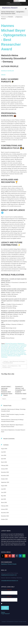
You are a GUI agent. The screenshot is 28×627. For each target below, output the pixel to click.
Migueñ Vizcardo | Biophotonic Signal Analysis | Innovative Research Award (12, 425)
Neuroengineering (14, 350)
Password (6, 596)
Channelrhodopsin (13, 344)
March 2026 (4, 462)
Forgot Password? (5, 613)
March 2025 (4, 502)
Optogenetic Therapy (12, 354)
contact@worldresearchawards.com (9, 580)
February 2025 (4, 505)
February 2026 (4, 465)
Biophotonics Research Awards (8, 564)
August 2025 (4, 485)
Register (3, 612)
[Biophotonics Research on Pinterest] (13, 556)
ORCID (3, 75)
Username (6, 589)
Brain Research (4, 344)
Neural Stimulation (5, 350)
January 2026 (4, 468)
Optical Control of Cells (15, 351)
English (17, 0)
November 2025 (5, 475)
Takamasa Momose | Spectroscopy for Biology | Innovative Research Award (12, 420)
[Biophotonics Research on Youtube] (9, 556)
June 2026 (3, 455)
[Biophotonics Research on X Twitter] (2, 556)
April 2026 (3, 458)
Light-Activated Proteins (14, 346)
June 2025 (3, 492)
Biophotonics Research (9, 8)
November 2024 (5, 516)
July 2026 (3, 452)
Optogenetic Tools (22, 354)
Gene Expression (22, 344)
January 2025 (4, 509)
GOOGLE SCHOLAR (7, 71)
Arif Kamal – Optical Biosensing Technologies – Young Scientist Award (14, 362)
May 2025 (3, 495)
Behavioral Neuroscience (11, 343)
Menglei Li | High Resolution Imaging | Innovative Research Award (12, 415)
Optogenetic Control (14, 353)
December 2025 (5, 472)
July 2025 (3, 489)
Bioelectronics (21, 343)
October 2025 (4, 479)
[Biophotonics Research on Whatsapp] (23, 556)
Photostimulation (12, 355)
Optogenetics (4, 355)
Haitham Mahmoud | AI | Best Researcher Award (6, 388)
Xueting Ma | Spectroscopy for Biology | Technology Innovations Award (13, 410)
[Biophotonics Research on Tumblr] (16, 556)
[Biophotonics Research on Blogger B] (6, 556)
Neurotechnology (5, 351)
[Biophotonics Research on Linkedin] (20, 556)
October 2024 (4, 519)
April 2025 (3, 499)
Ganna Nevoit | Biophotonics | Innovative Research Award (13, 430)
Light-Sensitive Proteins (13, 347)
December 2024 (5, 512)
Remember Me (6, 603)
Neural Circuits (11, 349)
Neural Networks (20, 349)
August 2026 (4, 448)
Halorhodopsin (4, 346)
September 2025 (5, 482)
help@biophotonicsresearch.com (9, 575)
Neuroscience (22, 350)
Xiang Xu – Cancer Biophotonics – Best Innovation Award (11, 366)
